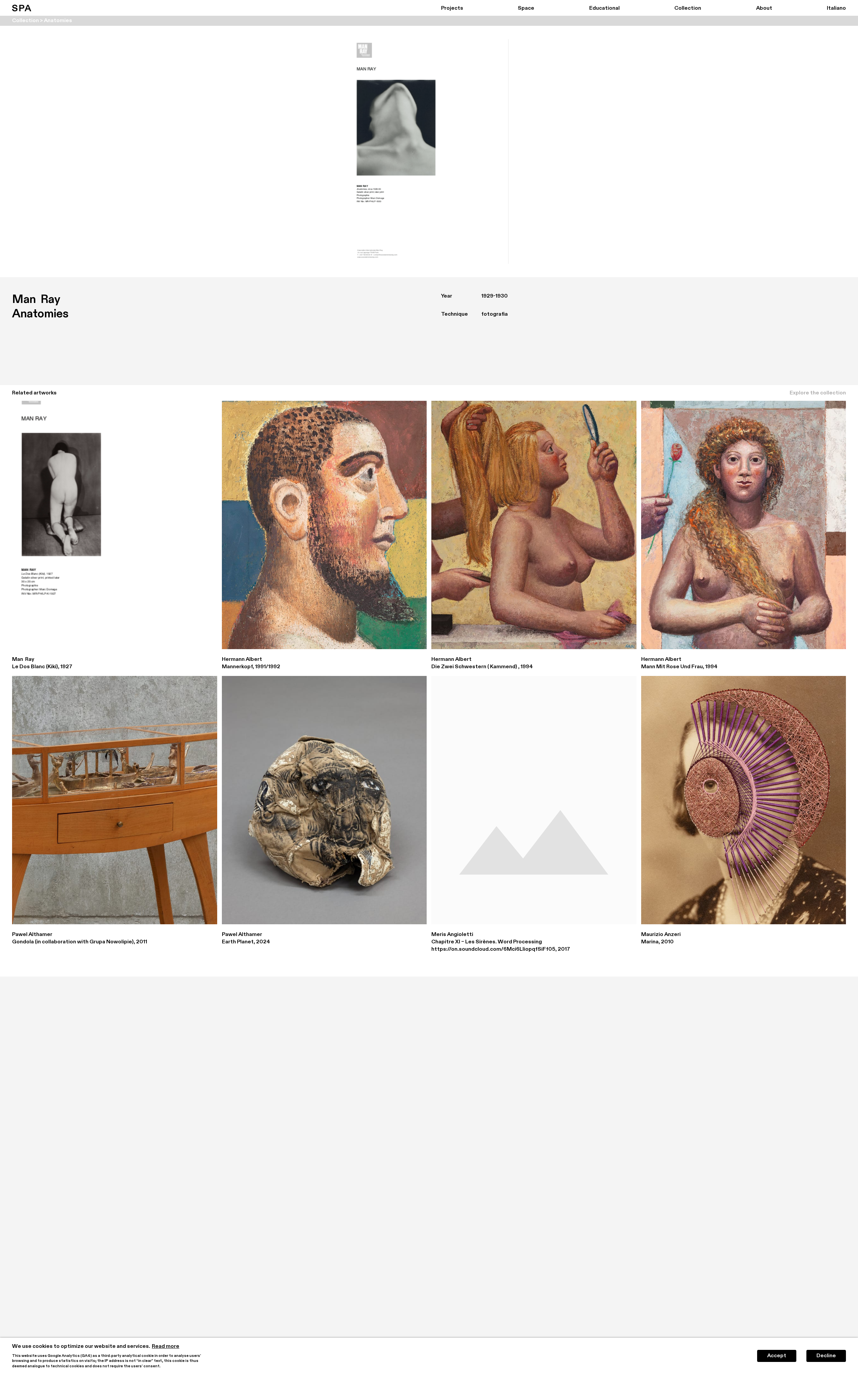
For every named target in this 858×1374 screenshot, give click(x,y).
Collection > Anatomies (42, 20)
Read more (165, 1346)
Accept (776, 1356)
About (764, 8)
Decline (826, 1356)
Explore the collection (818, 393)
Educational (604, 8)
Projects (452, 8)
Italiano (836, 8)
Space (526, 8)
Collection (687, 8)
